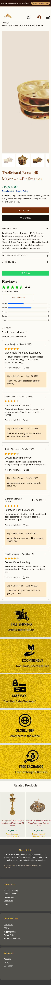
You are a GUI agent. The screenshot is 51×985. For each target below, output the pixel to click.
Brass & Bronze (10, 894)
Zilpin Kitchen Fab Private (20, 865)
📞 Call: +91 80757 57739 (40, 3)
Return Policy (9, 935)
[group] (25, 814)
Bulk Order (8, 966)
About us (7, 959)
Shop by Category (11, 890)
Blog (6, 904)
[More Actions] (44, 344)
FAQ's (6, 928)
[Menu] (47, 17)
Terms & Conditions (12, 938)
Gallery (6, 962)
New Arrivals (9, 897)
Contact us (8, 924)
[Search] (29, 17)
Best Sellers (8, 901)
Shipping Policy (12, 836)
